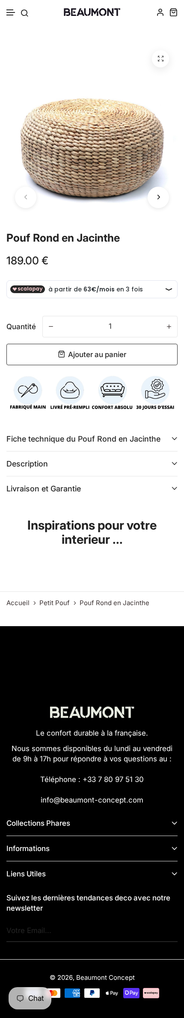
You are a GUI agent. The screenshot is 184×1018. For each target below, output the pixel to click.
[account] (160, 12)
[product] (160, 58)
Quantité (21, 326)
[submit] (169, 931)
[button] (11, 12)
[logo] (91, 12)
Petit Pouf (54, 603)
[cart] (173, 12)
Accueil (18, 603)
